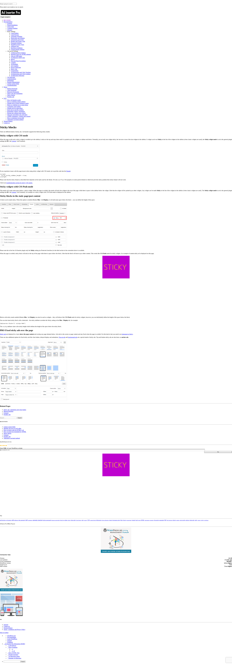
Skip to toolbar (4, 632)
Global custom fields (13, 84)
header (133, 520)
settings (187, 520)
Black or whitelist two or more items (17, 105)
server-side (182, 520)
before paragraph (47, 520)
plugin (174, 520)
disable (110, 520)
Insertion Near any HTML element (21, 54)
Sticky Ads (14, 69)
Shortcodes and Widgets (18, 38)
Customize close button (14, 106)
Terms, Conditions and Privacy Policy (14, 629)
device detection (105, 520)
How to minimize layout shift (15, 118)
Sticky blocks (11, 95)
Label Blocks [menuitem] (12, 645)
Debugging (10, 80)
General (14, 141)
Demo (5, 87)
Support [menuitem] (9, 640)
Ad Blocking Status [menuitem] (14, 656)
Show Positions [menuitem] (13, 647)
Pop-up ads (62, 337)
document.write (116, 520)
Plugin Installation (12, 25)
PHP (165, 520)
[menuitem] (118, 662)
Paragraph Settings (16, 43)
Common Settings (12, 28)
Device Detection (16, 67)
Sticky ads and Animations (14, 93)
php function (169, 520)
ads (13, 520)
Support (6, 624)
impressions (147, 520)
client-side (73, 520)
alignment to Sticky (127, 334)
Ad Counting (14, 66)
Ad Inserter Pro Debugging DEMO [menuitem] (15, 644)
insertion (152, 520)
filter (121, 520)
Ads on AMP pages (16, 56)
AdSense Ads (15, 46)
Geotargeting (14, 70)
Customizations (11, 79)
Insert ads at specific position (15, 110)
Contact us (7, 123)
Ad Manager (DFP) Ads (18, 57)
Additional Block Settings (18, 53)
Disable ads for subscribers (15, 108)
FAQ (5, 98)
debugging (99, 520)
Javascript (156, 520)
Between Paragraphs (13, 92)
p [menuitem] (12, 649)
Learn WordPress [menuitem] (12, 639)
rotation (177, 520)
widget (202, 520)
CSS (88, 520)
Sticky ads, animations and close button (15, 409)
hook (137, 520)
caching (65, 520)
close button (78, 520)
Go (218, 452)
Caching (13, 62)
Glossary (9, 30)
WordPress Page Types (17, 44)
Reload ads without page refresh (16, 113)
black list (62, 520)
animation (30, 520)
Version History (8, 121)
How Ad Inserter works (14, 100)
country (85, 520)
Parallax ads (10, 97)
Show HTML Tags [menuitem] (14, 653)
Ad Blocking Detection (17, 75)
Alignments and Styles (17, 39)
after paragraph (21, 520)
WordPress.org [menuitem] (11, 635)
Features (9, 23)
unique (199, 520)
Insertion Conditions (16, 48)
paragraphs (161, 520)
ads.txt (13, 59)
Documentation (8, 22)
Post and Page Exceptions (18, 61)
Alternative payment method (15, 119)
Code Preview (15, 35)
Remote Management (13, 82)
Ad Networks (11, 77)
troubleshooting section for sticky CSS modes (19, 183)
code (82, 520)
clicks (69, 520)
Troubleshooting (12, 85)
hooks (139, 520)
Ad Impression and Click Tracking (21, 72)
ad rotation (9, 520)
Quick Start (10, 26)
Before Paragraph (12, 88)
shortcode (192, 520)
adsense (16, 520)
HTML (142, 520)
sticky (196, 520)
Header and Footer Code (18, 41)
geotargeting (129, 520)
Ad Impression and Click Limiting (20, 74)
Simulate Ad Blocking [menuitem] (15, 658)
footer (124, 520)
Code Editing (14, 33)
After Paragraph (11, 90)
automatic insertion (37, 520)
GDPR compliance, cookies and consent (18, 116)
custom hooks (93, 520)
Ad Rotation (14, 64)
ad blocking (3, 520)
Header (68, 171)
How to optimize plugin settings (16, 101)
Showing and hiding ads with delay (17, 114)
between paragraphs (55, 520)
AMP (26, 520)
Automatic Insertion (16, 36)
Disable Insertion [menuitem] (13, 654)
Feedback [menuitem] (10, 642)
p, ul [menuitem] (13, 651)
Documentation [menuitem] (11, 637)
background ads (72, 337)
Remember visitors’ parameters (16, 111)
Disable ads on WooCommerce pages (18, 103)
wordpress (206, 520)
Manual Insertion (8, 411)
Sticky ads (3, 334)
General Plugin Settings (17, 49)
